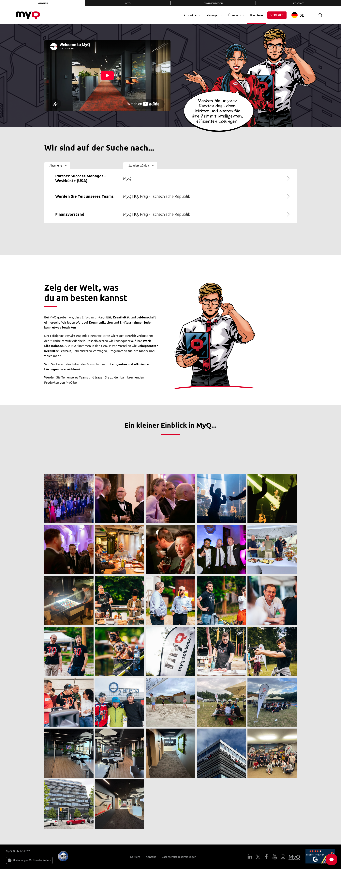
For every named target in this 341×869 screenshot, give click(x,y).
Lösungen (212, 15)
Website (43, 3)
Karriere (256, 15)
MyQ (127, 3)
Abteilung (56, 165)
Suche (320, 15)
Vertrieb (277, 15)
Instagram (283, 857)
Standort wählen (138, 165)
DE (302, 15)
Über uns (234, 15)
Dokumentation (213, 3)
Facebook (266, 857)
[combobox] (300, 15)
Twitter (258, 857)
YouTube (274, 857)
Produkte (190, 15)
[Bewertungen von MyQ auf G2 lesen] (320, 857)
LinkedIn (250, 857)
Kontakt (298, 3)
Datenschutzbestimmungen (178, 856)
